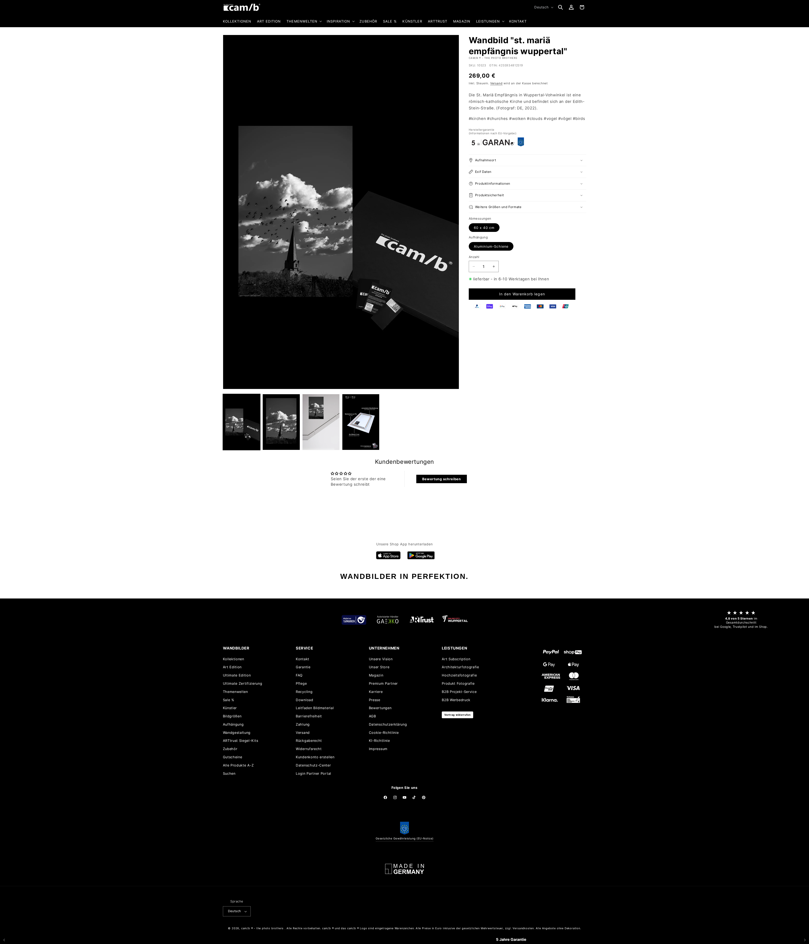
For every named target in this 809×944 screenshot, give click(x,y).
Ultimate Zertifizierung (242, 683)
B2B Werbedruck (456, 700)
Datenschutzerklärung (388, 724)
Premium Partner (383, 683)
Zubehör (230, 749)
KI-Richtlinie (379, 740)
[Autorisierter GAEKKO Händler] (387, 620)
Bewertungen (380, 708)
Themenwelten (235, 692)
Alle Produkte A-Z (238, 765)
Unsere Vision (381, 659)
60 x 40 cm (484, 228)
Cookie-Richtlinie (384, 732)
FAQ (299, 675)
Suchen (229, 773)
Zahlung (303, 724)
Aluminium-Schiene (491, 246)
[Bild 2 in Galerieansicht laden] (281, 422)
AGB (372, 716)
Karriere (376, 692)
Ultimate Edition (237, 675)
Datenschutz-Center (313, 765)
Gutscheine (232, 757)
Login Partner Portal (313, 773)
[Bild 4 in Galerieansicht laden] (360, 422)
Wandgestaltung (237, 732)
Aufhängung (233, 724)
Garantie (303, 667)
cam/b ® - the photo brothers (262, 928)
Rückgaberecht (309, 740)
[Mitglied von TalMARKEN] (354, 620)
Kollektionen (233, 659)
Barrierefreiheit (309, 716)
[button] (304, 21)
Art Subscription (456, 659)
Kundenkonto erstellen (315, 757)
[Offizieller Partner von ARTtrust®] (421, 620)
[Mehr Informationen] (404, 868)
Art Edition (232, 667)
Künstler (230, 708)
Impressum (378, 749)
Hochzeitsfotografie (459, 675)
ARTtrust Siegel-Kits (240, 740)
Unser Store (379, 667)
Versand (496, 83)
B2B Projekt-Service (459, 692)
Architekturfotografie (460, 667)
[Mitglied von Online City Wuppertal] (455, 620)
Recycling (304, 692)
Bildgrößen (232, 716)
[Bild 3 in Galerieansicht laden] (321, 422)
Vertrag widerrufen (457, 714)
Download (304, 700)
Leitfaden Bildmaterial (315, 708)
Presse (374, 700)
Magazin (376, 675)
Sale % (228, 700)
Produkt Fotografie (458, 683)
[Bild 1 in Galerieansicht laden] (241, 422)
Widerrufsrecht (309, 749)
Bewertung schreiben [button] (441, 479)
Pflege (301, 683)
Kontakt (302, 659)
